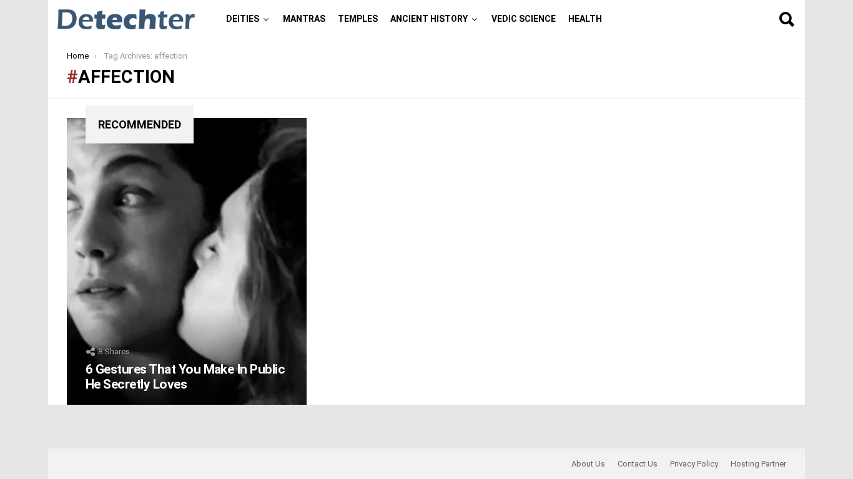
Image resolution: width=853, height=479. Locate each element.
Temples (358, 19)
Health (585, 19)
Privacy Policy (694, 463)
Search (786, 19)
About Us (588, 463)
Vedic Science (523, 19)
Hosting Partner (758, 463)
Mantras (304, 19)
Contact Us (638, 463)
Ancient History (429, 19)
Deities (242, 19)
